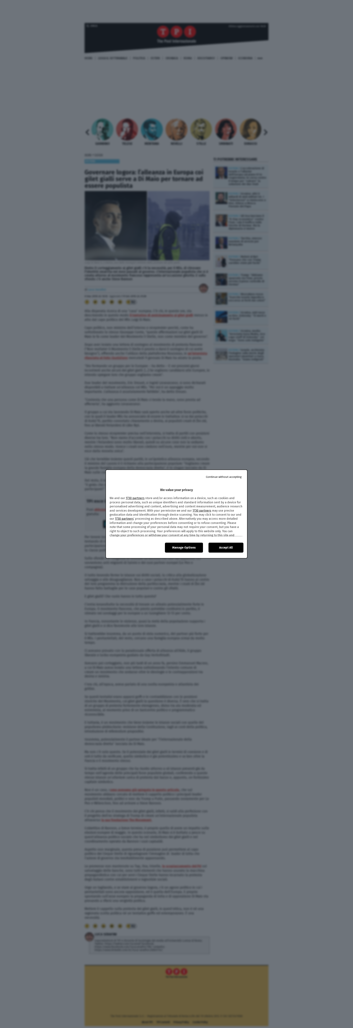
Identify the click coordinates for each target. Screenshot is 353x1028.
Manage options (184, 547)
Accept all (226, 547)
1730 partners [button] (135, 498)
